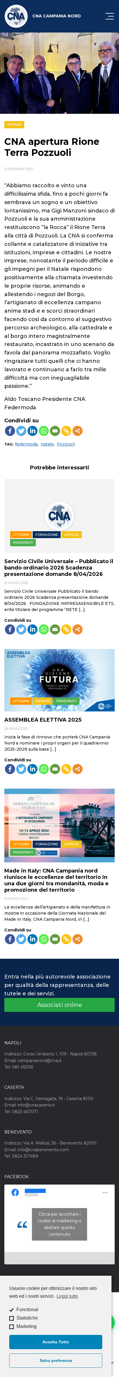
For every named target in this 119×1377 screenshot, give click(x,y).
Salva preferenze (56, 1360)
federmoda (26, 444)
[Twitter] (21, 431)
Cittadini (21, 535)
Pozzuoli (66, 444)
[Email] (55, 431)
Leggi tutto (67, 1296)
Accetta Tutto (55, 1342)
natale (47, 444)
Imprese (14, 124)
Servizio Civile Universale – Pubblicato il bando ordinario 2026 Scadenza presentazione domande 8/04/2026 (58, 567)
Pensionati (23, 542)
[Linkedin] (32, 431)
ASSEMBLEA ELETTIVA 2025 (42, 720)
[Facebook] (10, 431)
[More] (77, 431)
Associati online (59, 1004)
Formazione (47, 535)
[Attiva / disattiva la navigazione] (109, 16)
